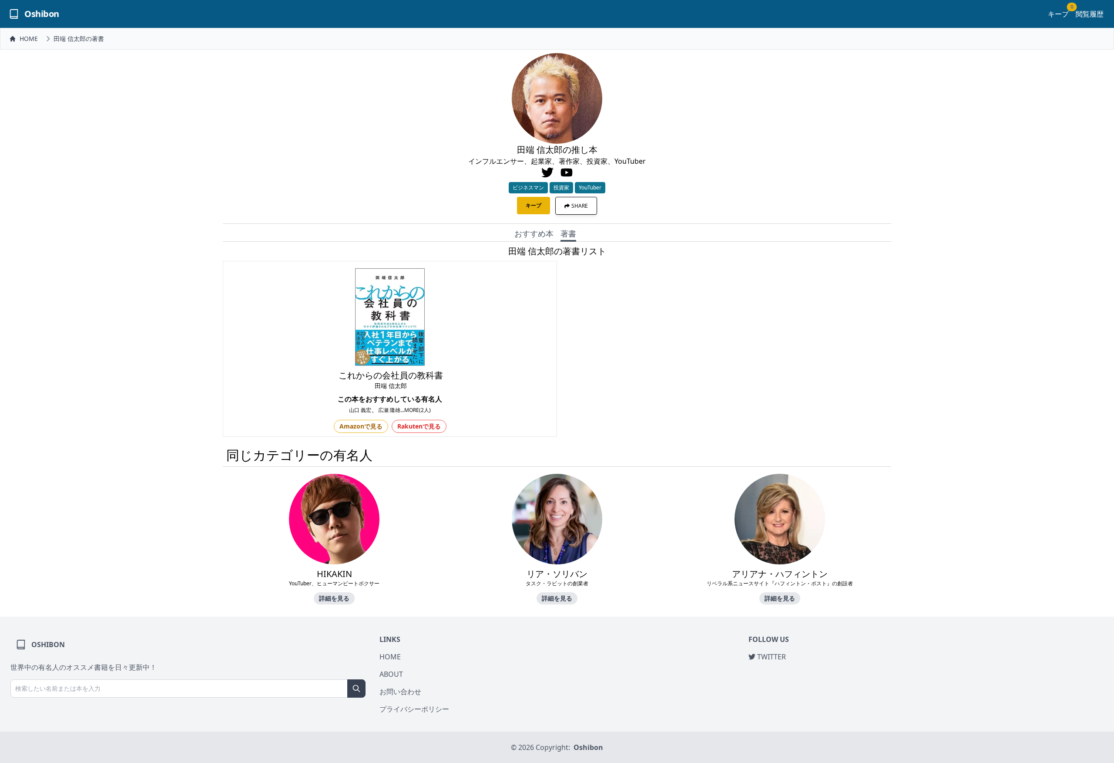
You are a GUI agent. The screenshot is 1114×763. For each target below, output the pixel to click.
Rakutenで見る (419, 426)
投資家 (561, 187)
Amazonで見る (361, 426)
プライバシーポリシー (414, 709)
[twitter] (547, 172)
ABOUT (391, 674)
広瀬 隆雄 (389, 410)
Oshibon (588, 747)
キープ (1058, 14)
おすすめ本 (534, 233)
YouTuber (590, 187)
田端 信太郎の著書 (79, 38)
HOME (29, 38)
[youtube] (566, 172)
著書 (568, 233)
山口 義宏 (360, 410)
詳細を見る (334, 598)
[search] (356, 688)
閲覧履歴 (1090, 14)
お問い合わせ (400, 691)
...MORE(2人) (415, 410)
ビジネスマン (528, 187)
